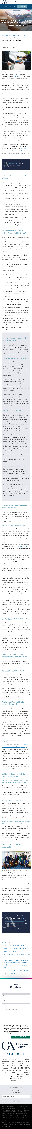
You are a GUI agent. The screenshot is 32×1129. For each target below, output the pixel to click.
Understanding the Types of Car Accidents (15, 945)
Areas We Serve (24, 1110)
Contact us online (13, 163)
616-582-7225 (14, 1079)
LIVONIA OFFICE (27, 1060)
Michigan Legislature (21, 546)
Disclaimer (14, 1110)
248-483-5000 (20, 1077)
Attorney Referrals (16, 1088)
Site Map (23, 1108)
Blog (24, 35)
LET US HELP (21, 6)
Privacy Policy (10, 1033)
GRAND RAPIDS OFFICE (13, 1061)
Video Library (16, 1090)
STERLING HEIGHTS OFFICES (20, 1061)
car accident (18, 76)
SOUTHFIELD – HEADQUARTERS (6, 1060)
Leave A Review (16, 1093)
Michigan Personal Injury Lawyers (11, 35)
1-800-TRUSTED (10, 7)
